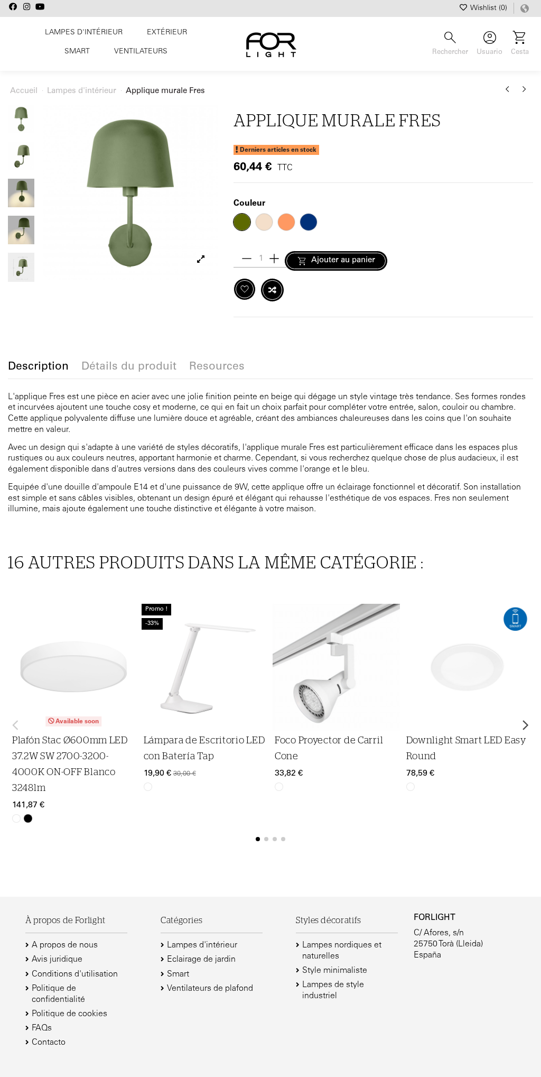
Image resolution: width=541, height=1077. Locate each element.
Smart (178, 974)
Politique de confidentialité (58, 994)
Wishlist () (489, 8)
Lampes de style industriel (333, 990)
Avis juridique (57, 959)
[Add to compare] (272, 290)
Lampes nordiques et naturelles (341, 951)
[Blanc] (16, 818)
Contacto (49, 1042)
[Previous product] (509, 93)
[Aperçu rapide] (127, 663)
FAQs (42, 1028)
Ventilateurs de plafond (210, 988)
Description (38, 367)
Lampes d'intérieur (202, 945)
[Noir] (28, 818)
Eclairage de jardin (201, 959)
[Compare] (127, 642)
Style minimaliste (334, 970)
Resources (217, 367)
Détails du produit (128, 367)
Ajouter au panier (343, 260)
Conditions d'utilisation (75, 974)
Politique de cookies (69, 1014)
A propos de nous (65, 945)
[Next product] (524, 93)
